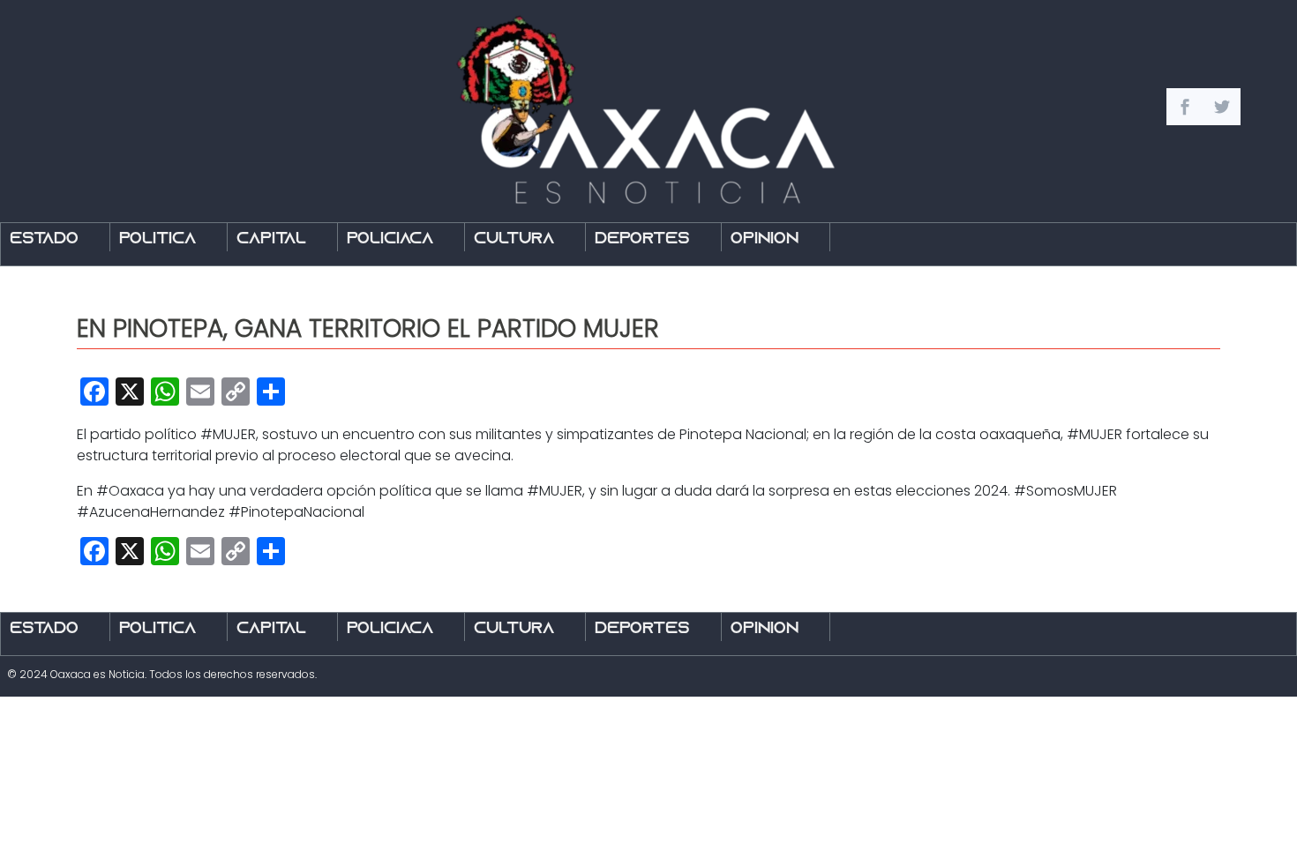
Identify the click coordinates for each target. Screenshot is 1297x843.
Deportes (642, 239)
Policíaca (390, 239)
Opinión (764, 239)
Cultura (514, 239)
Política (157, 239)
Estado (44, 239)
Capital (271, 239)
